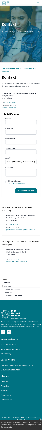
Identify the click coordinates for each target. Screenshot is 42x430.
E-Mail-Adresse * (10, 138)
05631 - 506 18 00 (9, 103)
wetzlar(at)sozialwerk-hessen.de (16, 261)
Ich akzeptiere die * (17, 182)
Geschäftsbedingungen (13, 289)
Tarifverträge (6, 353)
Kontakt (7, 283)
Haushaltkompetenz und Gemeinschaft (17, 365)
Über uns (5, 381)
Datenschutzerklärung (16, 183)
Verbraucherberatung (10, 349)
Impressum (8, 286)
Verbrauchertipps (8, 344)
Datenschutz (8, 292)
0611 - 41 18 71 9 (14, 225)
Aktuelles (5, 386)
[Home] (13, 314)
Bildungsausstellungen (10, 370)
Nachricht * (9, 168)
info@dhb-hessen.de (9, 107)
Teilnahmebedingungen (13, 296)
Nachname (9, 129)
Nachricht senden (26, 190)
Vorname (8, 119)
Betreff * (8, 158)
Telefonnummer (10, 148)
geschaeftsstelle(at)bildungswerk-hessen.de (20, 230)
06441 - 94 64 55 (14, 259)
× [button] (40, 419)
